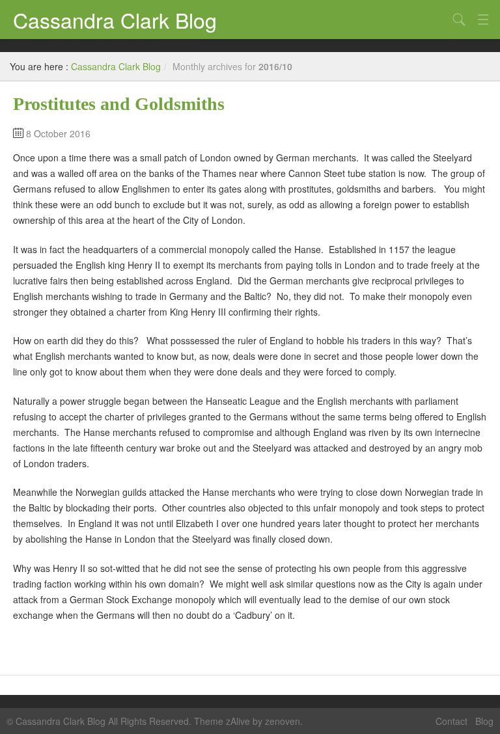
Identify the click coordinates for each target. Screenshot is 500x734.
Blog (484, 720)
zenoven (282, 720)
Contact (451, 720)
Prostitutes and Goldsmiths (119, 104)
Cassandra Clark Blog (115, 19)
